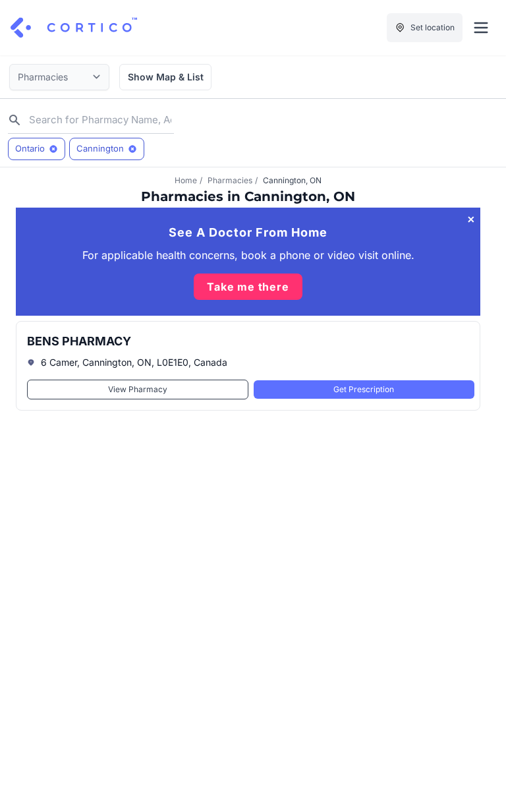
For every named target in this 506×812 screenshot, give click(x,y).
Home (186, 180)
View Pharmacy (137, 389)
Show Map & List (166, 76)
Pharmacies (230, 180)
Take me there (248, 286)
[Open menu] (480, 27)
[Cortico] (74, 27)
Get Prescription (363, 389)
